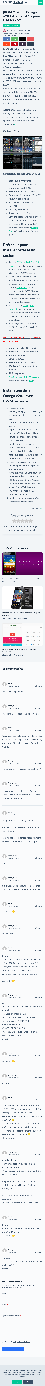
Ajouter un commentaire (11, 1316)
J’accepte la (17, 1342)
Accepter (17, 1382)
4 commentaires (23, 582)
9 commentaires (23, 618)
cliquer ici (22, 287)
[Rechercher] (35, 2)
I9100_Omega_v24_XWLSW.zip (24, 376)
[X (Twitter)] (22, 39)
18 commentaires (9, 35)
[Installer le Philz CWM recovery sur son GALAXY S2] (22, 563)
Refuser (28, 1382)
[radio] (14, 521)
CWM (19, 262)
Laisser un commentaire (13, 1349)
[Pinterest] (30, 39)
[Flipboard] (14, 44)
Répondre (38, 686)
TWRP (29, 262)
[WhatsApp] (14, 39)
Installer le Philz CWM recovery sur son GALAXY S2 (21, 579)
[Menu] (40, 2)
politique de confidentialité (21, 1342)
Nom (4, 1293)
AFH (31, 380)
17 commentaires (19, 655)
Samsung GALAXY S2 (11, 26)
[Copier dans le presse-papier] (30, 44)
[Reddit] (6, 44)
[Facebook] (6, 39)
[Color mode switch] (26, 2)
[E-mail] (22, 44)
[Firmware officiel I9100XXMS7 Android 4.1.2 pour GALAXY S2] (22, 597)
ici (15, 124)
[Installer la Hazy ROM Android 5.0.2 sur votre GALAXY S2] (22, 634)
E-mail (5, 1305)
